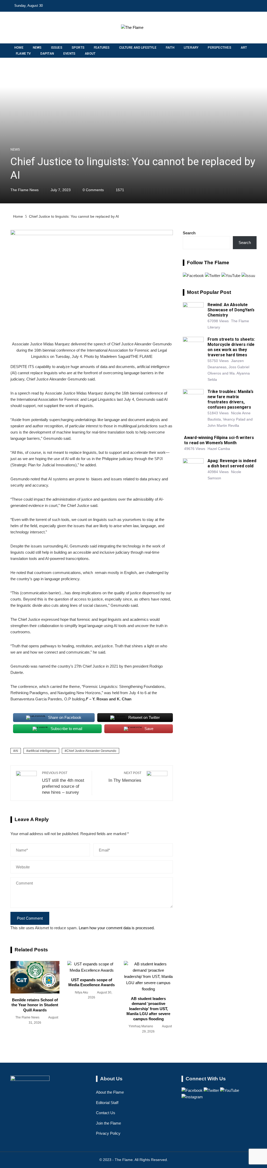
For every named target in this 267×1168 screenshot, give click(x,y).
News (15, 149)
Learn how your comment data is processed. (117, 928)
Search (189, 233)
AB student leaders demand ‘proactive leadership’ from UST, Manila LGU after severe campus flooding (148, 1008)
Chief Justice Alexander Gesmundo (91, 751)
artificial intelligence (42, 751)
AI (16, 751)
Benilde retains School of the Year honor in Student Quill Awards (34, 1005)
